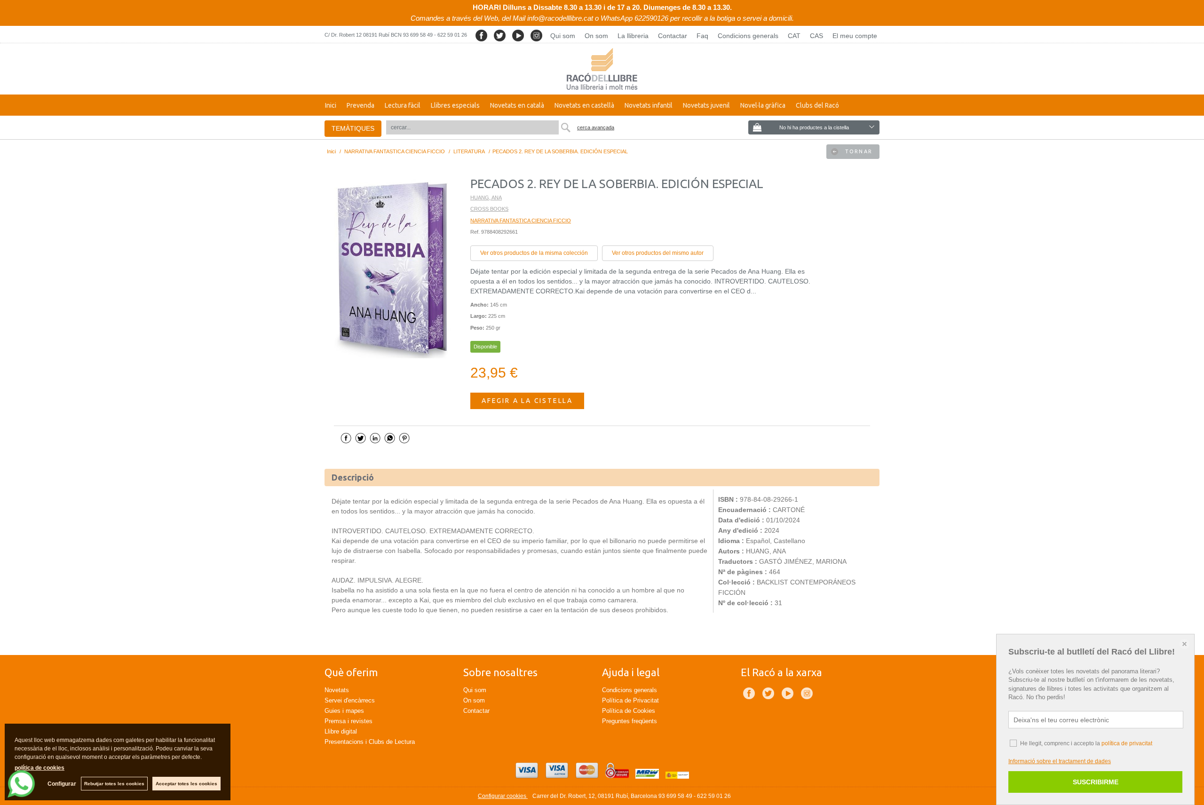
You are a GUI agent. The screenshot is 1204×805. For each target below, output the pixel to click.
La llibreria (633, 35)
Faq (702, 35)
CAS (816, 35)
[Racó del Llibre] (602, 69)
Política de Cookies (628, 710)
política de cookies (39, 768)
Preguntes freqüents (629, 721)
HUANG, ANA (486, 197)
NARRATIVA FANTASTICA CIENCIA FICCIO (520, 220)
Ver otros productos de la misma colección (534, 253)
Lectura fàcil (402, 105)
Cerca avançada (595, 127)
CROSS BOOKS (489, 209)
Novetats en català (517, 105)
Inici (330, 105)
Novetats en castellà (584, 105)
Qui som (562, 35)
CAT (794, 35)
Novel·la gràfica (762, 105)
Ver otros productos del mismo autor (658, 253)
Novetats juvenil (706, 105)
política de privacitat (1126, 743)
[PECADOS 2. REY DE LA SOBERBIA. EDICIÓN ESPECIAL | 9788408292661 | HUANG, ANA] (393, 268)
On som (596, 35)
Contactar (672, 35)
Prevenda (360, 105)
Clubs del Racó (817, 105)
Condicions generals (748, 35)
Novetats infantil (649, 105)
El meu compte (854, 35)
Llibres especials (455, 105)
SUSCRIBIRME (1095, 782)
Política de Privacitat (630, 700)
